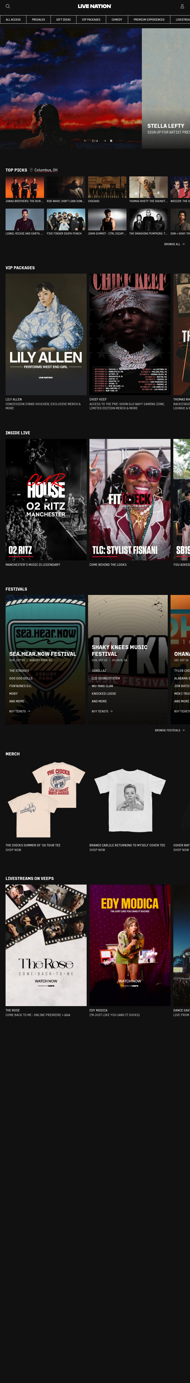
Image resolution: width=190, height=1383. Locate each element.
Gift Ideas (63, 19)
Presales (38, 19)
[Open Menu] (182, 6)
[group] (25, 189)
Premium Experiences (149, 19)
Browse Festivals (167, 730)
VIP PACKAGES (91, 19)
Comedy (117, 19)
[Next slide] (104, 141)
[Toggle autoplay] (111, 141)
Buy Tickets (17, 711)
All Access (13, 19)
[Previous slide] (85, 141)
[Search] (8, 6)
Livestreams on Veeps (30, 878)
